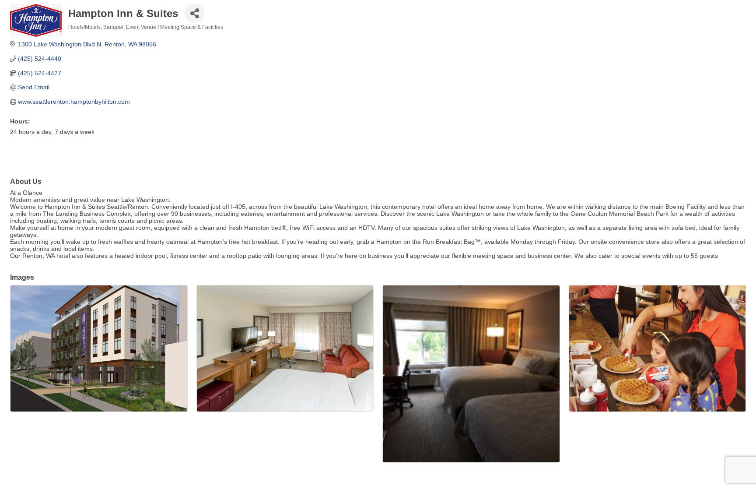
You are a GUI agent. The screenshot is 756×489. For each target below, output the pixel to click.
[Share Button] (194, 13)
